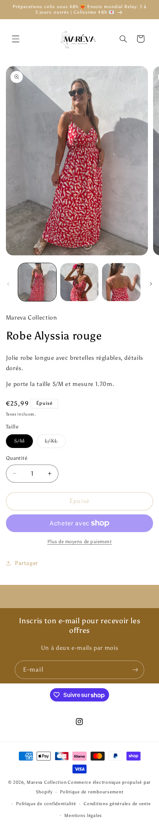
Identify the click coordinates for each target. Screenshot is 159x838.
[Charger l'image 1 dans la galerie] (37, 282)
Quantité (16, 458)
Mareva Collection (47, 782)
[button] (15, 38)
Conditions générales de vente (117, 803)
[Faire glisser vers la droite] (151, 284)
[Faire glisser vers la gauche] (8, 284)
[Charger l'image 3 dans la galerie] (121, 282)
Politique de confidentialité (46, 803)
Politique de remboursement (91, 791)
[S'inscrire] (135, 670)
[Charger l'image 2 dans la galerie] (79, 282)
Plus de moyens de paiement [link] (79, 541)
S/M (23, 442)
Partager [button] (26, 563)
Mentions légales (83, 815)
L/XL (55, 442)
